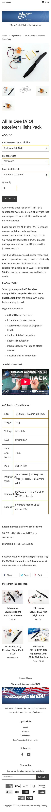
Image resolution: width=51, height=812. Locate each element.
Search (25, 727)
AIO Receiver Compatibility (16, 142)
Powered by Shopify (38, 806)
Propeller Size (9, 156)
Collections (25, 736)
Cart (47, 3)
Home (4, 36)
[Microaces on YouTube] (28, 755)
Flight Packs (16, 36)
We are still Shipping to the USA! (25, 684)
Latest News (25, 678)
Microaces (24, 806)
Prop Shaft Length (11, 169)
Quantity (6, 182)
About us (25, 732)
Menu (8, 3)
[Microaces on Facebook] (22, 755)
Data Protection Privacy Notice (25, 740)
